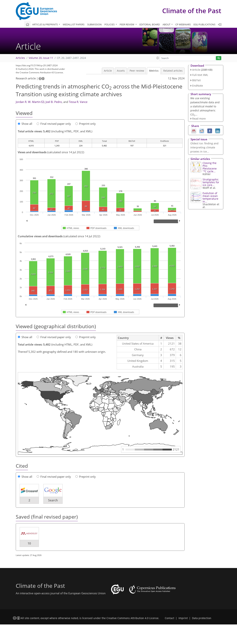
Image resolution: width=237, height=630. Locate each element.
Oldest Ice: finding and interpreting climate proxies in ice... (204, 147)
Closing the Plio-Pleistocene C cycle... (210, 167)
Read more (199, 118)
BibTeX (196, 80)
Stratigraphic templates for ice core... (211, 182)
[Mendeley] (193, 131)
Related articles (173, 70)
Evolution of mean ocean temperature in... (210, 197)
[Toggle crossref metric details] (29, 490)
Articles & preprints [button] (45, 24)
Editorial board (149, 24)
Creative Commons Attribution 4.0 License (132, 618)
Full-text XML (200, 75)
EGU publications (204, 24)
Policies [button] (109, 24)
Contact (169, 618)
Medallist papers (73, 24)
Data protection (201, 618)
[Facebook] (209, 131)
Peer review (137, 70)
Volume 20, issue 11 (41, 58)
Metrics (153, 70)
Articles (20, 58)
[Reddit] (201, 131)
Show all (26, 123)
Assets (121, 70)
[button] (157, 58)
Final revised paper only (55, 123)
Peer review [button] (127, 24)
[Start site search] (218, 58)
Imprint (183, 618)
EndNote (197, 85)
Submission (94, 24)
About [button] (167, 24)
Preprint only (87, 123)
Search (53, 500)
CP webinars (183, 24)
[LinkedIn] (217, 131)
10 (29, 543)
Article (108, 70)
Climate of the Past (191, 10)
